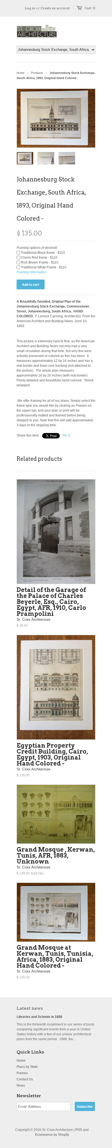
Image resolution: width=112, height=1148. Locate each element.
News (21, 1085)
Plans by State (27, 1067)
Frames (22, 1073)
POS (78, 1130)
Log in (30, 8)
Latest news (30, 1008)
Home (21, 1060)
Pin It (66, 435)
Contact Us (25, 1079)
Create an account (55, 8)
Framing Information (31, 272)
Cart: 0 (90, 8)
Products (37, 72)
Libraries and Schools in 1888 (39, 1017)
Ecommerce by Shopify (52, 1135)
